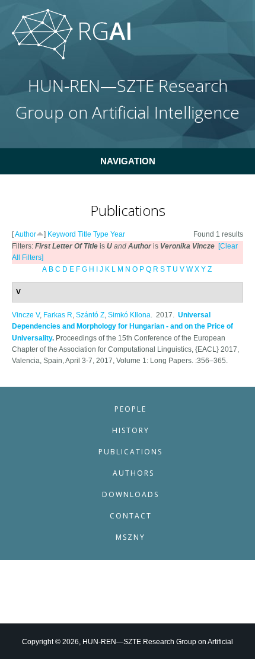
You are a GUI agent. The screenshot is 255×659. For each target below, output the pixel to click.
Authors (133, 473)
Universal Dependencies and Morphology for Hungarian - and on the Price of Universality (122, 326)
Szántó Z (90, 315)
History (130, 430)
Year (117, 234)
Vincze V (26, 315)
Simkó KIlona (129, 315)
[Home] (71, 57)
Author (25, 234)
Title (84, 234)
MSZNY (130, 537)
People (130, 409)
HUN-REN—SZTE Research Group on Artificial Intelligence (127, 98)
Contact (131, 516)
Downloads (130, 494)
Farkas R (57, 315)
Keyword (61, 234)
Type (101, 234)
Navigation (127, 161)
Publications (130, 452)
